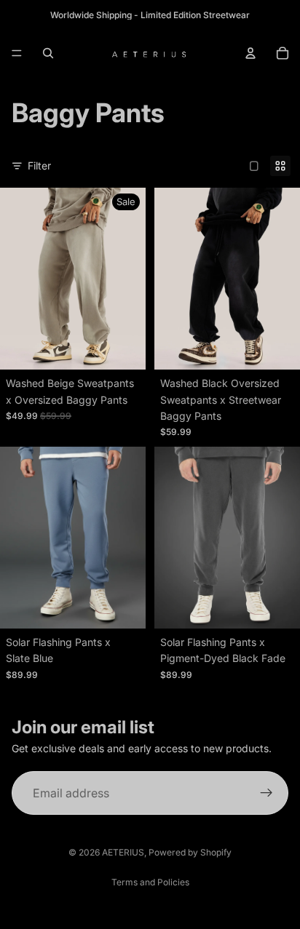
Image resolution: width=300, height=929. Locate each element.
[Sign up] (266, 793)
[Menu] (16, 53)
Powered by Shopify (190, 852)
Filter (39, 165)
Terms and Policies (150, 882)
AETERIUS (123, 852)
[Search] (48, 53)
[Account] (250, 53)
